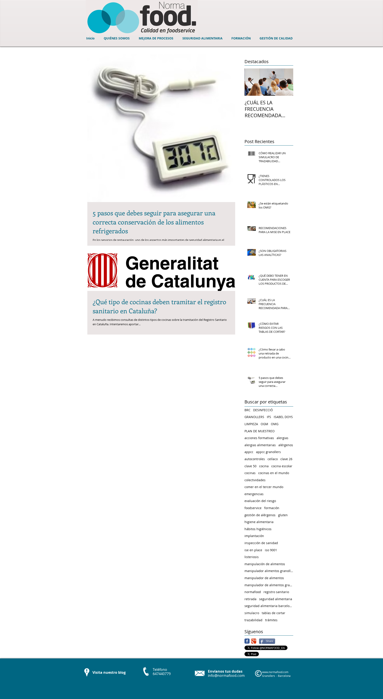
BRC (247, 410)
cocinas (250, 473)
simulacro (251, 613)
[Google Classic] (253, 641)
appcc (248, 452)
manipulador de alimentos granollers (268, 585)
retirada (250, 599)
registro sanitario (276, 592)
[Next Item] (286, 82)
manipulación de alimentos (264, 564)
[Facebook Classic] (247, 641)
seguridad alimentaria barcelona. (268, 606)
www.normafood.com (275, 672)
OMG (274, 424)
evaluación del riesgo (260, 501)
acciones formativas (259, 438)
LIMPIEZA (251, 424)
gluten (283, 515)
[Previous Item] (252, 82)
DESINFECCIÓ (263, 410)
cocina (264, 466)
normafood (252, 592)
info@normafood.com (226, 675)
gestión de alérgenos (260, 515)
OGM (264, 424)
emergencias (254, 494)
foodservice (253, 508)
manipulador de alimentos (264, 578)
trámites (271, 620)
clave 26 (286, 459)
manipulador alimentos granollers (268, 571)
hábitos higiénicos (258, 529)
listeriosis (251, 557)
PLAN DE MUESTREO (259, 431)
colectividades (255, 480)
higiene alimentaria (259, 522)
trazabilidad (253, 620)
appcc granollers (268, 452)
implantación (254, 536)
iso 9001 (271, 550)
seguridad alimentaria (275, 599)
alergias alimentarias (260, 445)
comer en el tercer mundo (263, 487)
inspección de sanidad (261, 543)
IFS (269, 417)
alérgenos (285, 445)
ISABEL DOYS (283, 417)
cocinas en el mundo (273, 473)
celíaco (273, 459)
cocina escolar (281, 466)
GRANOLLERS (254, 417)
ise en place (253, 550)
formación (271, 508)
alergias (282, 438)
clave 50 (250, 466)
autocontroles (254, 459)
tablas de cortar (273, 613)
